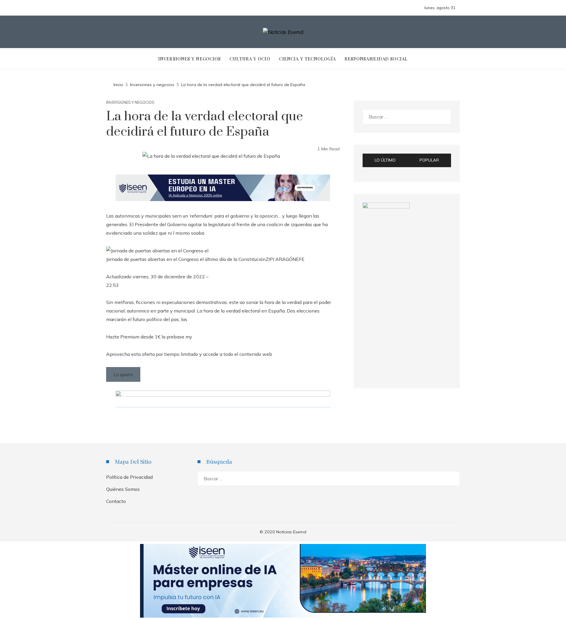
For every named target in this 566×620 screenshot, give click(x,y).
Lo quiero (123, 374)
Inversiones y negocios (130, 102)
